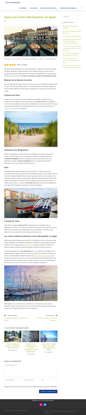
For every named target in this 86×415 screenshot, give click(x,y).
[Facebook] (45, 404)
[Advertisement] (72, 98)
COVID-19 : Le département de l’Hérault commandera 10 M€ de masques (31, 348)
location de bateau (9, 108)
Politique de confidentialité (51, 410)
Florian (8, 59)
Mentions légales (63, 410)
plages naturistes (28, 245)
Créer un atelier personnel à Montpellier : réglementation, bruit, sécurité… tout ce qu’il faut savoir (72, 48)
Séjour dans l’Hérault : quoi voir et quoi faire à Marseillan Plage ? (49, 347)
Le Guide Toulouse (49, 412)
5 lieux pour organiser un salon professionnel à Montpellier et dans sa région (72, 60)
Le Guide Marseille (73, 410)
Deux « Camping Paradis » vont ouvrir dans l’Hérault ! (12, 346)
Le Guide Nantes (70, 412)
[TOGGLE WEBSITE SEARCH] (81, 8)
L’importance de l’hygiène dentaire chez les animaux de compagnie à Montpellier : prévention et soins (72, 41)
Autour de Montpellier (31, 59)
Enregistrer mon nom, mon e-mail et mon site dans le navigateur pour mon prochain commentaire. (30, 386)
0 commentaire (51, 59)
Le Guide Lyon (47, 413)
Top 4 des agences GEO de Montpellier (72, 36)
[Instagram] (40, 404)
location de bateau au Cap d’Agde (43, 255)
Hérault (41, 59)
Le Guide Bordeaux (59, 412)
